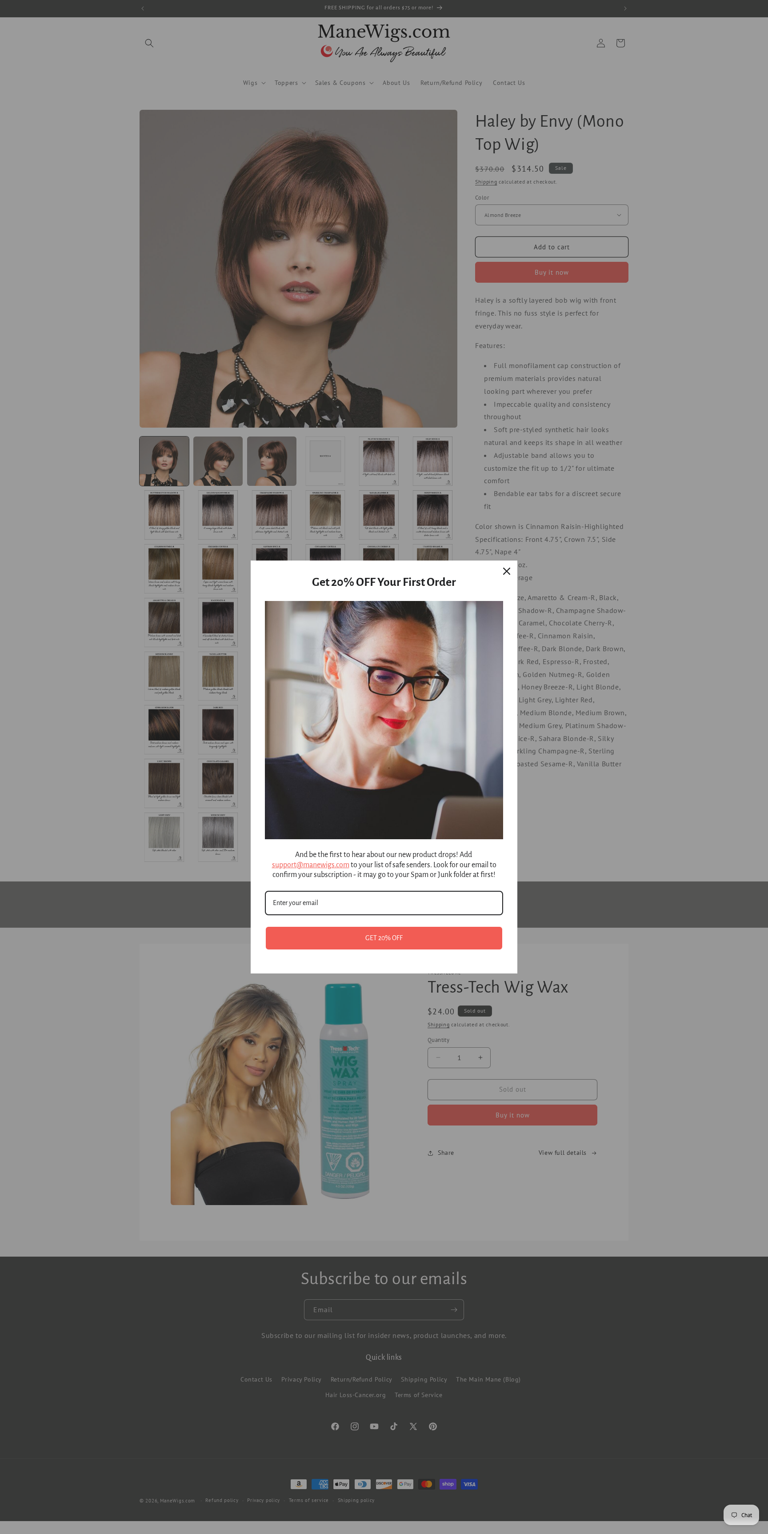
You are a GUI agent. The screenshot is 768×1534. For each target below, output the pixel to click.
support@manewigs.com (310, 865)
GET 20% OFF (384, 937)
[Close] (506, 571)
